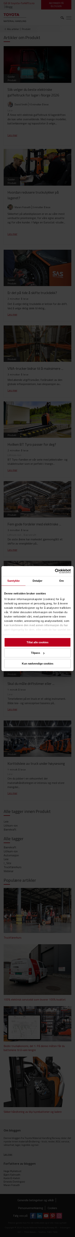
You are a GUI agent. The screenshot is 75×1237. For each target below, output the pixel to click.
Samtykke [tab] (13, 580)
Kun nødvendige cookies (37, 663)
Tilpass (35, 652)
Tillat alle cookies (37, 642)
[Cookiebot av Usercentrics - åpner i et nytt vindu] (55, 571)
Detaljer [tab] (38, 580)
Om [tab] (61, 580)
